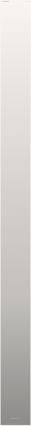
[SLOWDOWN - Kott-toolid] (5, 1)
